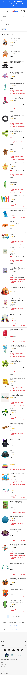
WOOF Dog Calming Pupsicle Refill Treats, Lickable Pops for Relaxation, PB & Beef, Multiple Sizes (18, 268)
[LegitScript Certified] (7, 655)
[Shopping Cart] (24, 11)
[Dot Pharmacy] (16, 655)
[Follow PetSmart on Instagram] (9, 650)
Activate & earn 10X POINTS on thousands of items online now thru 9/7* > (13, 4)
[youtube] (22, 650)
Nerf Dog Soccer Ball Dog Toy (16, 589)
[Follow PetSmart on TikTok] (18, 650)
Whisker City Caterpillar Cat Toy (17, 83)
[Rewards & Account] (7, 11)
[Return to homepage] (15, 11)
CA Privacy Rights (4, 673)
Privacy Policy (4, 666)
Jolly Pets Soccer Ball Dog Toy (16, 516)
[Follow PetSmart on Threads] (13, 650)
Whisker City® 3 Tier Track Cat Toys (17, 462)
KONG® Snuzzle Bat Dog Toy (16, 439)
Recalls (2, 662)
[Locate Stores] (21, 11)
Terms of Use (3, 664)
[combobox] (13, 16)
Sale (2, 20)
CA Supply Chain (4, 671)
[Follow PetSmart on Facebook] (5, 650)
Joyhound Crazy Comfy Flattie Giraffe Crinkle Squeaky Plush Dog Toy (17, 425)
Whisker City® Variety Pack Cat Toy (18, 488)
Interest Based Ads (4, 668)
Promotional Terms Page (18, 629)
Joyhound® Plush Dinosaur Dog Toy (17, 210)
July (5, 20)
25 (19, 616)
